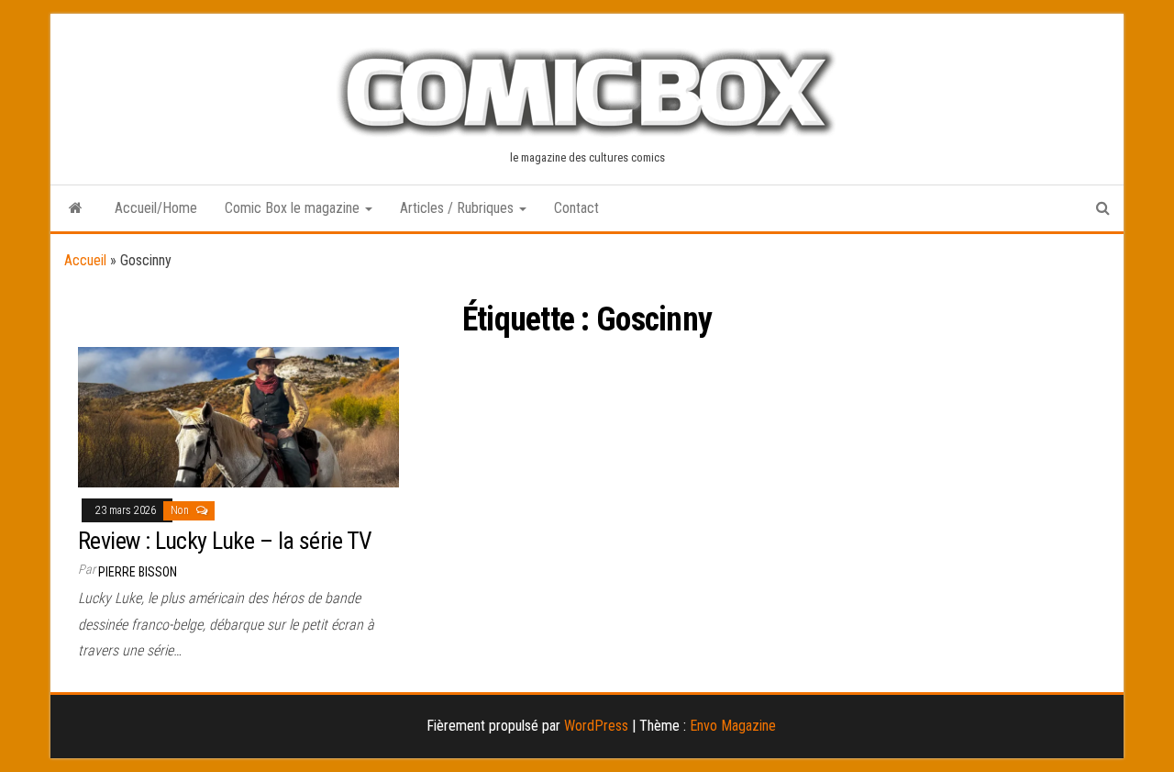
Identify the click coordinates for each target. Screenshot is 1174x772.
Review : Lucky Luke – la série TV (225, 540)
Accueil (85, 260)
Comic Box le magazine (294, 208)
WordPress (596, 725)
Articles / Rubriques (458, 208)
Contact (576, 208)
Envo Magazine (733, 725)
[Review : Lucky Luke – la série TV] (238, 416)
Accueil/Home (156, 208)
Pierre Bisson (137, 572)
